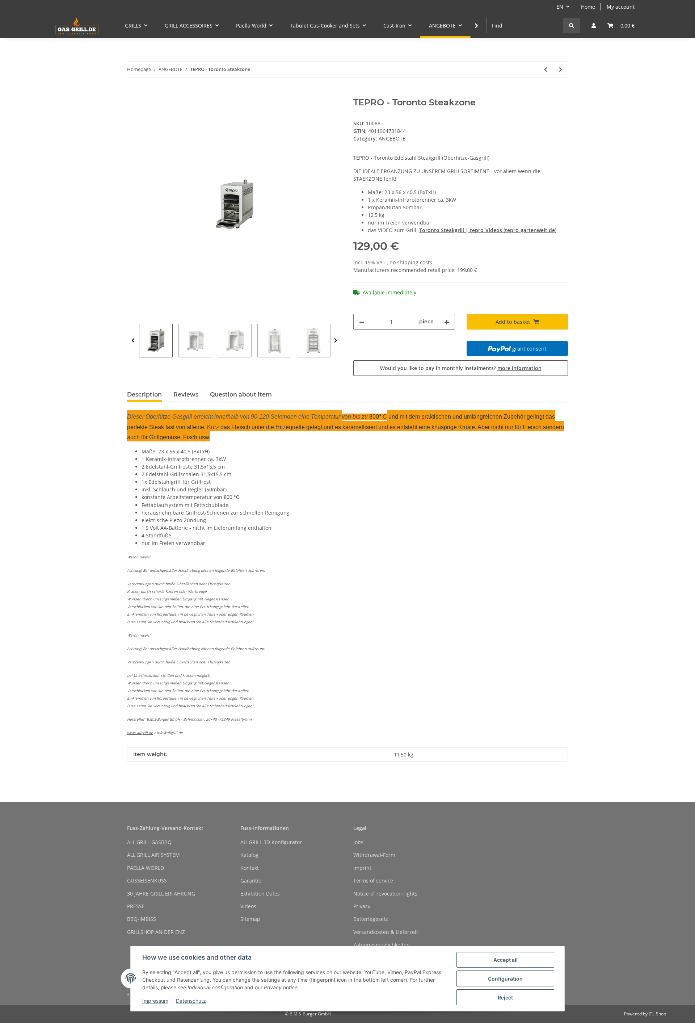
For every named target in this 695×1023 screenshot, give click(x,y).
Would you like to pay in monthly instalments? (461, 368)
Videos (248, 906)
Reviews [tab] (185, 394)
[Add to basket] (133, 93)
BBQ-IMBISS (141, 918)
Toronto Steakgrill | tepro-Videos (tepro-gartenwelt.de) (487, 230)
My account (621, 6)
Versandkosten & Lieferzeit (385, 931)
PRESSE (136, 906)
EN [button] (559, 6)
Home (588, 6)
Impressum (155, 1001)
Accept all (505, 960)
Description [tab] (144, 394)
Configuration (505, 979)
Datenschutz (191, 1001)
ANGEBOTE (392, 138)
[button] (594, 25)
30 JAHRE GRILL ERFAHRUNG (161, 893)
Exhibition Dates (260, 893)
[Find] (571, 25)
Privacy (361, 906)
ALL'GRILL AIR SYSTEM (153, 854)
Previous (133, 340)
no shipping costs (410, 262)
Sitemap (250, 918)
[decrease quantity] (362, 321)
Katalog (249, 854)
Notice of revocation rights (385, 893)
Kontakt (249, 867)
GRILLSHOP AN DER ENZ (156, 931)
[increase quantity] (447, 321)
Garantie (250, 880)
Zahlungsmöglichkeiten (381, 944)
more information (519, 368)
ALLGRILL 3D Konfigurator (271, 842)
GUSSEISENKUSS (147, 880)
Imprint (362, 867)
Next (336, 340)
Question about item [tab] (241, 394)
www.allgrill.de (140, 732)
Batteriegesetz (370, 918)
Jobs (358, 842)
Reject (505, 997)
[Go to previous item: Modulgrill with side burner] (545, 69)
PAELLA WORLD (145, 867)
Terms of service (373, 880)
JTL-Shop (657, 1014)
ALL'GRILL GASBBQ (149, 842)
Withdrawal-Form (374, 854)
